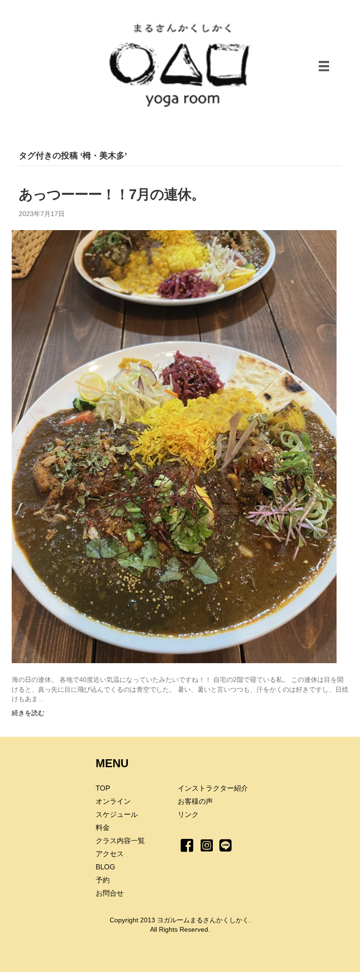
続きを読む (28, 713)
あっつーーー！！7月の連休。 (112, 194)
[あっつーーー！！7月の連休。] (174, 446)
